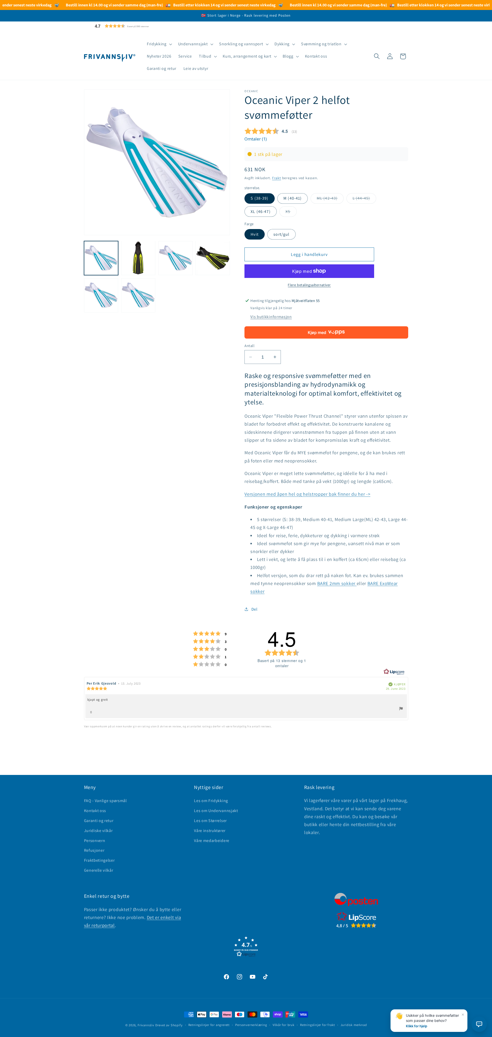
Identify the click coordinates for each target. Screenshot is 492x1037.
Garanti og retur (99, 820)
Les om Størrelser (210, 820)
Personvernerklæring (251, 1025)
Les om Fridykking (211, 800)
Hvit (255, 234)
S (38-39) (259, 198)
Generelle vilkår (98, 870)
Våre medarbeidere (211, 840)
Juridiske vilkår (98, 830)
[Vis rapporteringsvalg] (401, 709)
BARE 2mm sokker (337, 583)
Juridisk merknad (354, 1025)
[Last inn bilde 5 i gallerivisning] (101, 295)
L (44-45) (364, 199)
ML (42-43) (330, 199)
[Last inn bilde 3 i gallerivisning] (175, 258)
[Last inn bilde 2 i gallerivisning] (138, 258)
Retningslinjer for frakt (317, 1025)
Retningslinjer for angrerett (209, 1025)
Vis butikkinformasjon (271, 316)
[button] (134, 25)
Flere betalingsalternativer (309, 285)
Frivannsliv (146, 1025)
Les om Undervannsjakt (216, 810)
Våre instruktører (209, 830)
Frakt (276, 177)
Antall (249, 345)
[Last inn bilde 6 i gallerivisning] (138, 295)
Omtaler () (255, 139)
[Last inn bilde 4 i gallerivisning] (213, 258)
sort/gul (281, 234)
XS (290, 213)
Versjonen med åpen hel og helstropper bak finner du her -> (307, 494)
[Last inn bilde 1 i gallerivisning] (101, 258)
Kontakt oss (95, 810)
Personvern (94, 840)
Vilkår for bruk (283, 1025)
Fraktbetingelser (99, 860)
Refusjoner (94, 850)
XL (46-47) (261, 211)
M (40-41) (292, 198)
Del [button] (254, 609)
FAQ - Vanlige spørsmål (105, 800)
